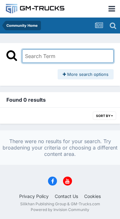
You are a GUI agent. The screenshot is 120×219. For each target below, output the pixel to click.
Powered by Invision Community (60, 209)
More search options (87, 74)
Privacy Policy (34, 196)
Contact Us (66, 196)
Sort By (103, 116)
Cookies (92, 196)
